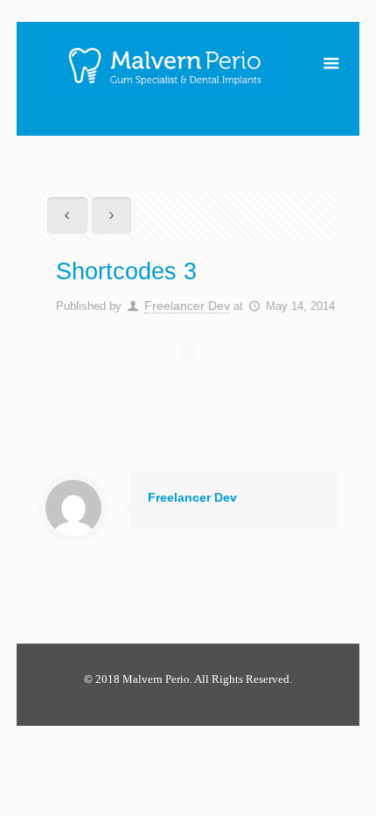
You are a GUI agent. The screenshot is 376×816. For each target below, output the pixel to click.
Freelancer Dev (187, 306)
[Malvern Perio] (166, 61)
